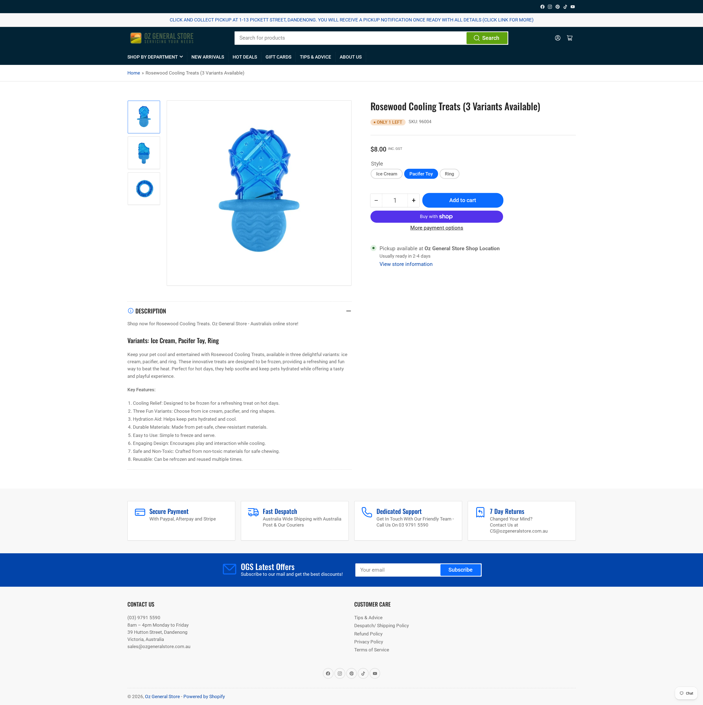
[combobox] (371, 38)
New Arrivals (207, 57)
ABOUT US (351, 57)
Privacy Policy (368, 642)
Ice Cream (386, 174)
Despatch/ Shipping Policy (381, 625)
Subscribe (460, 570)
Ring (449, 174)
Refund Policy (368, 634)
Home (133, 73)
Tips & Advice (315, 57)
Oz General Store (162, 696)
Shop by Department (152, 57)
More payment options (436, 228)
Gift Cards (278, 57)
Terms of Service (371, 649)
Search (490, 38)
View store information (406, 264)
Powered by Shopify (204, 696)
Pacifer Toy (421, 174)
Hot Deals (245, 57)
